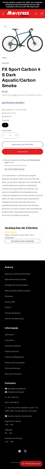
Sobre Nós (9, 335)
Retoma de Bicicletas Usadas (17, 291)
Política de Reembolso (14, 319)
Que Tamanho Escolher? (13, 103)
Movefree (18, 462)
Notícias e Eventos (13, 346)
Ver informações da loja (14, 169)
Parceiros (9, 296)
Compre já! (22, 152)
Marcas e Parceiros (13, 374)
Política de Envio (12, 351)
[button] (3, 13)
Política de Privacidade (15, 363)
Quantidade (6, 130)
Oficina (8, 307)
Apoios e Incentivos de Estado (17, 274)
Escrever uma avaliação (22, 241)
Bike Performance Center (15, 279)
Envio (15, 95)
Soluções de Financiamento (16, 285)
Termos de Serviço (12, 313)
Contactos (9, 340)
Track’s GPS (10, 302)
